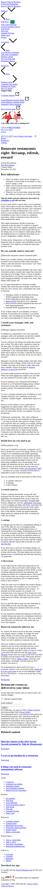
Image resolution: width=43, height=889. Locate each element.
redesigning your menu (32, 503)
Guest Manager (11, 803)
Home (3, 138)
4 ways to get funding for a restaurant (19, 755)
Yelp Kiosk (10, 807)
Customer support (12, 821)
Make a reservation (13, 832)
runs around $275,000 (32, 468)
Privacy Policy (25, 712)
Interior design (11, 301)
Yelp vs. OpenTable (13, 840)
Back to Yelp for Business (10, 2)
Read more (5, 749)
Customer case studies (14, 784)
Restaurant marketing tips (15, 846)
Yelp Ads (9, 809)
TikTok (8, 861)
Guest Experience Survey (15, 805)
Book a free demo (7, 134)
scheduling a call (7, 200)
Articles (4, 143)
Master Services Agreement (16, 790)
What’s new (10, 813)
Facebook (9, 854)
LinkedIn (9, 856)
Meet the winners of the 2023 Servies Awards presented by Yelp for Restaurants (21, 742)
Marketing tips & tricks (14, 826)
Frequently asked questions (16, 828)
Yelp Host (9, 801)
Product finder (11, 830)
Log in (3, 132)
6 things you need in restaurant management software (16, 768)
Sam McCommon (7, 165)
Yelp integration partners (15, 788)
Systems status (11, 823)
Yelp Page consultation (14, 844)
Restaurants (5, 680)
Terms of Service (33, 710)
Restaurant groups (12, 786)
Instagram (9, 859)
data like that (6, 544)
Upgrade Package (12, 811)
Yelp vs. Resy (11, 842)
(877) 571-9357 (14, 128)
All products (10, 798)
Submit (4, 708)
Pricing (3, 37)
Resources (5, 140)
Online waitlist (22, 659)
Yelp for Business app (24, 870)
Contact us (10, 782)
